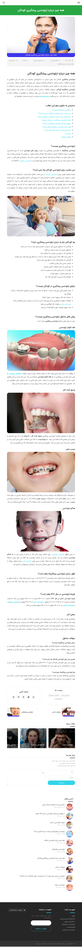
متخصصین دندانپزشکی (68, 924)
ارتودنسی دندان (65, 695)
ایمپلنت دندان (60, 867)
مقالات (24, 60)
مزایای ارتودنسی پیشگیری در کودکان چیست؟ (56, 120)
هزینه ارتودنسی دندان (57, 822)
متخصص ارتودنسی (14, 373)
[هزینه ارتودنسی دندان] (69, 824)
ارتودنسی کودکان (51, 174)
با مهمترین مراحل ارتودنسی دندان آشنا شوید (50, 813)
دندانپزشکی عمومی (38, 60)
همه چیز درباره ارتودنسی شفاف (54, 840)
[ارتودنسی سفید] (69, 887)
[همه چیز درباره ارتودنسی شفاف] (69, 842)
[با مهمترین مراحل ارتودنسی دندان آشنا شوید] (69, 816)
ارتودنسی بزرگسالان (58, 849)
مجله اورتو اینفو (44, 96)
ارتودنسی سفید (60, 885)
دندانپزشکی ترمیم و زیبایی (67, 919)
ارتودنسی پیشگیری (25, 160)
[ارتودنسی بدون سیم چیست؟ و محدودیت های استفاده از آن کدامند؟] (69, 878)
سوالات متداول (66, 137)
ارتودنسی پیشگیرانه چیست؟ (61, 110)
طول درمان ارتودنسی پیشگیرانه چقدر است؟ (56, 127)
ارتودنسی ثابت (27, 561)
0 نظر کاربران (12, 60)
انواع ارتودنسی (54, 60)
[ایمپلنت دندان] (69, 869)
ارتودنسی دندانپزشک (54, 695)
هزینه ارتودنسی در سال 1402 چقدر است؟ (57, 130)
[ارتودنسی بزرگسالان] (69, 851)
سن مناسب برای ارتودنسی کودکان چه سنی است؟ (54, 113)
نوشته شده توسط (64, 64)
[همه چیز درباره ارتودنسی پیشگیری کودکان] (69, 860)
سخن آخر (68, 133)
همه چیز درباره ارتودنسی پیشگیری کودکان (51, 858)
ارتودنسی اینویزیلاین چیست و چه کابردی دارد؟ (49, 831)
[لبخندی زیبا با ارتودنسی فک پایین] (69, 807)
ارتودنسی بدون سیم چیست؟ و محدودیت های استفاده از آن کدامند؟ (42, 876)
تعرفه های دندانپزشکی (68, 930)
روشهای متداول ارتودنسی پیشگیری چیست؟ (56, 123)
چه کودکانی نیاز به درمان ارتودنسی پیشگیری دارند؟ (54, 116)
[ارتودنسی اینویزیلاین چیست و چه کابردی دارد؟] (69, 833)
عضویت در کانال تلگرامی (16, 910)
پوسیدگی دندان (66, 304)
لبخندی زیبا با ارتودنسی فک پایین (53, 804)
